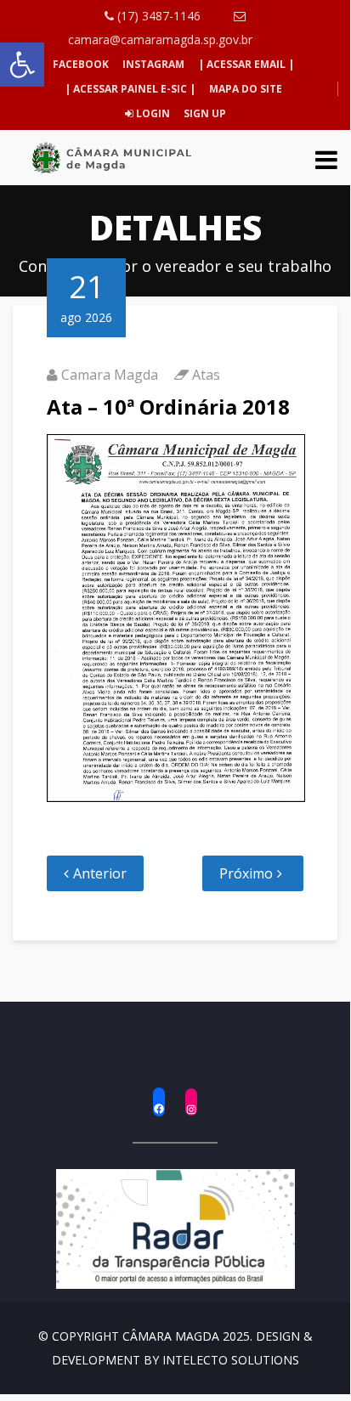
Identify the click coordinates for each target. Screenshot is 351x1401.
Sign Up (203, 113)
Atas (206, 374)
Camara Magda (109, 374)
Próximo (246, 873)
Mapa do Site (245, 89)
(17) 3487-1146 (157, 16)
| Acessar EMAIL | (246, 64)
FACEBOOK (81, 64)
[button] (22, 64)
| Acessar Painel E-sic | (130, 89)
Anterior (100, 873)
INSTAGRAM (153, 64)
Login (151, 113)
